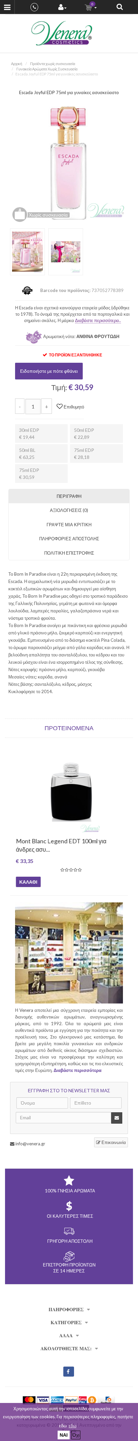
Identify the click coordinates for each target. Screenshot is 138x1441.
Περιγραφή (69, 496)
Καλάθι (28, 882)
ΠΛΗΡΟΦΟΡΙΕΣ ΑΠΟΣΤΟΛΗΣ (69, 538)
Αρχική (16, 63)
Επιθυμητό (73, 406)
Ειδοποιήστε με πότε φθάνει (49, 371)
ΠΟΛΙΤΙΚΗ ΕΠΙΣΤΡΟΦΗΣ (69, 553)
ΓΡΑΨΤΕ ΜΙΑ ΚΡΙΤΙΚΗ (69, 524)
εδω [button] (72, 1425)
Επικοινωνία (113, 1142)
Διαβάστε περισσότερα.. (98, 320)
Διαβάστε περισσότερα (77, 1070)
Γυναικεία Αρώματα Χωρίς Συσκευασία (46, 69)
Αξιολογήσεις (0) (69, 510)
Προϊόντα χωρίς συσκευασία (52, 63)
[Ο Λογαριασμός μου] (62, 7)
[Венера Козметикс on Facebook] (68, 1372)
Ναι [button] (64, 1435)
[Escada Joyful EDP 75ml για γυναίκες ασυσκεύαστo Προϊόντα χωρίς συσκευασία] (69, 162)
